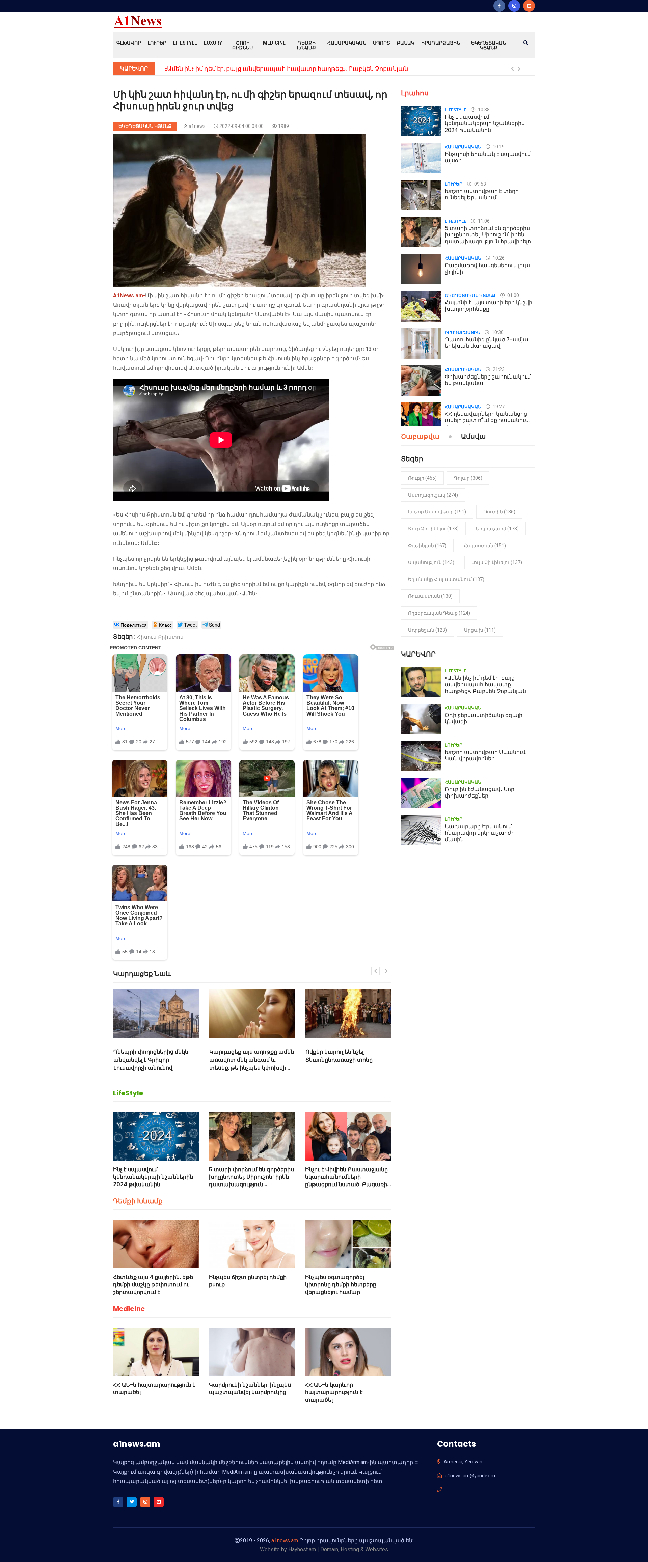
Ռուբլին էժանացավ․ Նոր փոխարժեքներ (479, 792)
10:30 (497, 332)
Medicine (274, 43)
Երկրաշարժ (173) (497, 528)
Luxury (213, 43)
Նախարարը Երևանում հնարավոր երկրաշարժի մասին (480, 832)
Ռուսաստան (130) (430, 596)
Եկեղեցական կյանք (488, 45)
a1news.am (284, 1540)
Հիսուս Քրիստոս (160, 637)
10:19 (498, 146)
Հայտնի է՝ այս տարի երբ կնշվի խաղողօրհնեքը (488, 306)
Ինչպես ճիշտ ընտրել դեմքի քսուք (248, 1280)
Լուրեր (157, 43)
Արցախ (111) (480, 630)
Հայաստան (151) (485, 545)
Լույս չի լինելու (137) (496, 562)
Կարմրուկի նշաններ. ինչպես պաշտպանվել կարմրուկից (250, 1388)
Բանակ (405, 43)
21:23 (498, 369)
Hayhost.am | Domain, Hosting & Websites (338, 1549)
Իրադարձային (440, 43)
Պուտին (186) (499, 511)
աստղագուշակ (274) (433, 495)
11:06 (483, 221)
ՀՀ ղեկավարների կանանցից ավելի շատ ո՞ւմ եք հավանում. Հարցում (487, 420)
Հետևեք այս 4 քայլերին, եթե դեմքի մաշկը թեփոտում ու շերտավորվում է (153, 1284)
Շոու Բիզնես (242, 45)
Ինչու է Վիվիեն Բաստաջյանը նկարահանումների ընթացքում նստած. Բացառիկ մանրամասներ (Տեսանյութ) (347, 1181)
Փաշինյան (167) (427, 545)
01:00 (512, 295)
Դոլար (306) (468, 478)
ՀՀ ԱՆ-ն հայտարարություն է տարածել (154, 1388)
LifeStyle (185, 43)
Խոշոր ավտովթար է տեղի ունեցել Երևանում (482, 194)
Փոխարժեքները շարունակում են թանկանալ (488, 380)
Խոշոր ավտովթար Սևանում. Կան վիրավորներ (485, 755)
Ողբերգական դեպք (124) (439, 613)
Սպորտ (381, 43)
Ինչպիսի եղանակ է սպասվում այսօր (488, 157)
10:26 (498, 258)
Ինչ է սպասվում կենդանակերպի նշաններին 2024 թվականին (153, 1177)
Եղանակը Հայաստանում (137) (446, 579)
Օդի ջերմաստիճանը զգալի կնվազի (483, 718)
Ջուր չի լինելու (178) (433, 528)
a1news (197, 126)
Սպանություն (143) (431, 562)
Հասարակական (346, 43)
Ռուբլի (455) (422, 478)
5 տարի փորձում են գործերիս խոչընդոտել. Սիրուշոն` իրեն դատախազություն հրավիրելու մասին (251, 1181)
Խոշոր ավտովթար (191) (437, 511)
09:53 (479, 184)
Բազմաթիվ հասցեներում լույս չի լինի (487, 268)
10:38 (483, 109)
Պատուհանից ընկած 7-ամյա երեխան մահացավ (486, 343)
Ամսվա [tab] (473, 437)
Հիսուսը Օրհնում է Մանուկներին (331, 1056)
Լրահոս (415, 93)
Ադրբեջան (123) (427, 630)
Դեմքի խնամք (306, 45)
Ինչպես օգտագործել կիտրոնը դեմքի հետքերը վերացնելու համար (340, 1284)
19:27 (498, 406)
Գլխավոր (128, 43)
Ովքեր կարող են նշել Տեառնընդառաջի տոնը (242, 1056)
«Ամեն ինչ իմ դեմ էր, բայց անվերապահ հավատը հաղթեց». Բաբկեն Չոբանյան (286, 68)
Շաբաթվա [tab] (420, 437)
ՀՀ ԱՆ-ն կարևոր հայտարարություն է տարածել (333, 1392)
